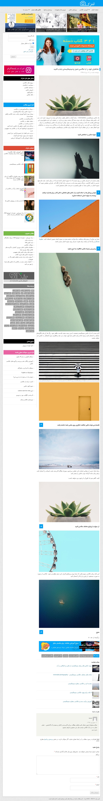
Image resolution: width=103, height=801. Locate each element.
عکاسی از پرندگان (19, 307)
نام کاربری (31, 36)
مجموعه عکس (23, 326)
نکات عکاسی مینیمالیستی (16, 164)
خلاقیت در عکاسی (29, 298)
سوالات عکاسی (28, 245)
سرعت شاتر (18, 301)
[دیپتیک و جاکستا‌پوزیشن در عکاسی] (82, 23)
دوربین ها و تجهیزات (60, 10)
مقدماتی (65, 656)
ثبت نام (31, 49)
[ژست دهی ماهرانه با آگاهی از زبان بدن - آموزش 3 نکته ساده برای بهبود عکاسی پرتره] (29, 181)
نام (98, 777)
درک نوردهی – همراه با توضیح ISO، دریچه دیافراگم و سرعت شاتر (14, 213)
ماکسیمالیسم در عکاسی (26, 119)
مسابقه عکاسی (28, 87)
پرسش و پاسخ (48, 10)
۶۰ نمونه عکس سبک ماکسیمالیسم (23, 111)
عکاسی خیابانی (29, 312)
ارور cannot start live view (25, 390)
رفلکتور (26, 301)
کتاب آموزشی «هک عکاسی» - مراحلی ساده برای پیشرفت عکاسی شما (14, 153)
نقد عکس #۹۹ (29, 242)
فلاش (17, 323)
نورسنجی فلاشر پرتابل (26, 399)
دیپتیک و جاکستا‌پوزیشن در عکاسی (87, 29)
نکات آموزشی (58, 656)
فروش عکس (29, 90)
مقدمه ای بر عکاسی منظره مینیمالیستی (80, 683)
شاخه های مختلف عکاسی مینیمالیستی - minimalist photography (72, 674)
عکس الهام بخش (29, 320)
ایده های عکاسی (29, 293)
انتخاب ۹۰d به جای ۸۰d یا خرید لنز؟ (23, 377)
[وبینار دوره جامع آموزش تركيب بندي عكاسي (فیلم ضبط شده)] (20, 23)
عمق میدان (11, 301)
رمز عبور (31, 40)
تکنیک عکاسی (10, 296)
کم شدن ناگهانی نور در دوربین (24, 395)
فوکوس (13, 323)
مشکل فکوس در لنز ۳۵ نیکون (24, 356)
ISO (32, 290)
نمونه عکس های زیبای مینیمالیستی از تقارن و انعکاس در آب (74, 666)
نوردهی (7, 326)
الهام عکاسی (16, 290)
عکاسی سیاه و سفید (28, 315)
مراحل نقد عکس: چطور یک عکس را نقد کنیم (20, 126)
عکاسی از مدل (30, 307)
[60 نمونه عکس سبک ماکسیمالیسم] (51, 23)
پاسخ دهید (94, 730)
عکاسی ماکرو (17, 315)
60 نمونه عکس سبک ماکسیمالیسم (56, 29)
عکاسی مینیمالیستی (47, 656)
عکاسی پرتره (10, 317)
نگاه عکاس (30, 95)
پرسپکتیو (14, 328)
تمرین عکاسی (30, 296)
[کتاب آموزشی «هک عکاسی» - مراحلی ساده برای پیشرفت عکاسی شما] (29, 156)
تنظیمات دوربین (20, 296)
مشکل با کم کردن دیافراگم (25, 368)
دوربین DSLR (9, 298)
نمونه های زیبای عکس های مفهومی (23, 252)
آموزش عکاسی (83, 10)
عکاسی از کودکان (29, 309)
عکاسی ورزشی (20, 317)
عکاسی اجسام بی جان (12, 304)
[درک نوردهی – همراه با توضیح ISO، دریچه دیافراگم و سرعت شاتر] (29, 217)
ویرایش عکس (73, 10)
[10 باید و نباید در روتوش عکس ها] (29, 205)
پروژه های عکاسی (28, 83)
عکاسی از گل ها (18, 309)
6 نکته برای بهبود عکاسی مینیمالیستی (81, 692)
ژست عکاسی (30, 331)
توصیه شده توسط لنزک (86, 656)
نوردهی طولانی (29, 328)
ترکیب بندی (8, 293)
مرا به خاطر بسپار (26, 43)
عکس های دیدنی (36, 10)
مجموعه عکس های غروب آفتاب (24, 254)
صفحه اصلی (95, 10)
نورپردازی (21, 328)
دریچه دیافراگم (18, 298)
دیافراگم (31, 301)
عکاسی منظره (30, 317)
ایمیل (97, 784)
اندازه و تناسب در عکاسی (26, 123)
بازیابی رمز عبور (28, 51)
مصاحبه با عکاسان (28, 85)
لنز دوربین (31, 326)
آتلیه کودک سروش (28, 345)
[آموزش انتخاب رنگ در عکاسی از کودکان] (29, 193)
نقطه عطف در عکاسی (26, 121)
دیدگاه (97, 754)
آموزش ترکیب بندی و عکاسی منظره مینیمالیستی (77, 701)
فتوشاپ (23, 323)
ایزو (22, 293)
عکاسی (32, 304)
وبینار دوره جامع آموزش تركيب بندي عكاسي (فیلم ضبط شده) (21, 30)
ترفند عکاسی (16, 293)
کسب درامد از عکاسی (26, 381)
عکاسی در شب (19, 312)
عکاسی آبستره (24, 304)
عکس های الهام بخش (17, 320)
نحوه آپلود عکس (28, 386)
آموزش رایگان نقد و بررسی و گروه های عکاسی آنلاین (19, 362)
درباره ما (25, 10)
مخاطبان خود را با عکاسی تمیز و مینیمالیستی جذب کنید (76, 69)
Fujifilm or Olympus (27, 372)
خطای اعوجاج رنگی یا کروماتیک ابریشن (22, 138)
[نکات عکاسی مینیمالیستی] (29, 169)
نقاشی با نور (13, 326)
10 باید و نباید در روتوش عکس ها (14, 201)
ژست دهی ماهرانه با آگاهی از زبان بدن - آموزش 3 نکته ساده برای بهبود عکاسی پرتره (14, 178)
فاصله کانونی (30, 323)
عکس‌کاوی (30, 92)
